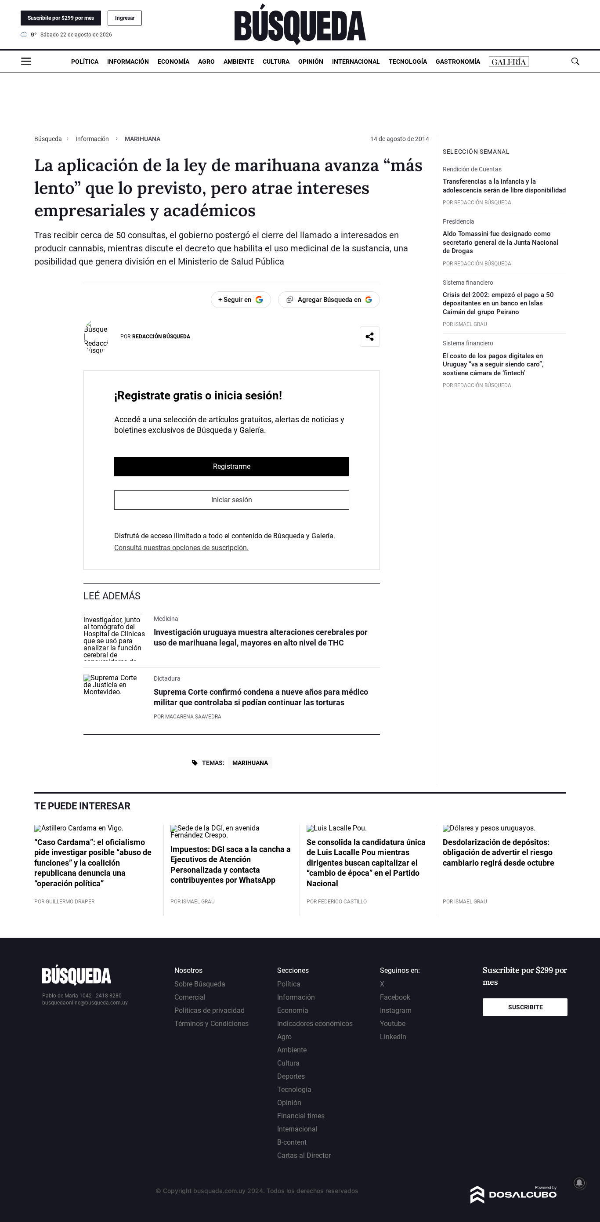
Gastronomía (458, 61)
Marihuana (250, 762)
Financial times (301, 1116)
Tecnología (408, 61)
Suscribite (525, 1007)
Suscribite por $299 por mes (61, 18)
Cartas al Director (304, 1155)
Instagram (396, 1010)
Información (128, 61)
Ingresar (124, 18)
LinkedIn (393, 1037)
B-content (292, 1142)
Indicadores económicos (315, 1023)
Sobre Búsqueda (199, 984)
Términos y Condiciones (211, 1023)
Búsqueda (48, 138)
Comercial (190, 997)
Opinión (310, 61)
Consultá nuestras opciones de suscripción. (181, 548)
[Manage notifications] (579, 1183)
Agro (206, 61)
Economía (173, 61)
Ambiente (239, 61)
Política (84, 61)
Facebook (395, 997)
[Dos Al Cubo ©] (513, 1201)
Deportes (291, 1076)
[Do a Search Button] (575, 61)
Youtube (392, 1023)
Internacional (356, 61)
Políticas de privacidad (209, 1010)
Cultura (276, 61)
